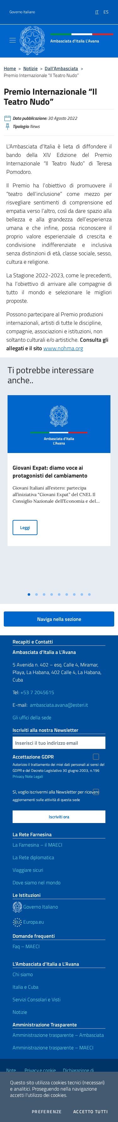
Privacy (18, 776)
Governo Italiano (22, 12)
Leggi (28, 527)
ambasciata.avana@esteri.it (59, 705)
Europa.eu (33, 922)
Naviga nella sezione (59, 619)
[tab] (29, 594)
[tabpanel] (59, 492)
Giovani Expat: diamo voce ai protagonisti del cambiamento (50, 471)
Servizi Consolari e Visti (36, 999)
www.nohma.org (63, 348)
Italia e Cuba (25, 987)
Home (10, 68)
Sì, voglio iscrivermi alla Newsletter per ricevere (56, 791)
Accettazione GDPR (33, 756)
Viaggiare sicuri (28, 870)
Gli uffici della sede (32, 717)
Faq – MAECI (26, 946)
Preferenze (47, 1111)
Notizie (30, 68)
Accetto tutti (90, 1111)
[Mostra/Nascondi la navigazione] (12, 40)
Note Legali (34, 776)
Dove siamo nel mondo (36, 882)
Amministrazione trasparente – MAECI (53, 1047)
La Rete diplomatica (33, 857)
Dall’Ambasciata (61, 68)
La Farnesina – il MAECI (37, 844)
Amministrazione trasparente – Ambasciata (58, 1035)
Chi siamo (23, 974)
